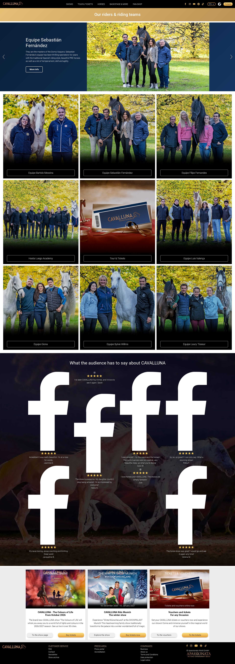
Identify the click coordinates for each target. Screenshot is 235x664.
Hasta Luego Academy (41, 258)
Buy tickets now (133, 635)
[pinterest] (198, 4)
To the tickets (195, 635)
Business (144, 649)
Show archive (53, 657)
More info (34, 67)
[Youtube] (194, 4)
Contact (51, 652)
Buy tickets (71, 635)
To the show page (40, 635)
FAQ (50, 649)
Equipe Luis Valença (194, 258)
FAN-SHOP (137, 4)
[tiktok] (203, 4)
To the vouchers (164, 635)
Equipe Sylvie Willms (117, 344)
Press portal (99, 649)
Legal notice (145, 660)
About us (144, 652)
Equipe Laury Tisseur (194, 344)
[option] (117, 57)
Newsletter (52, 654)
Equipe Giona (41, 344)
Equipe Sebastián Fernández (117, 172)
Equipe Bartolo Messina (40, 172)
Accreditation (99, 652)
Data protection (147, 657)
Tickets (228, 4)
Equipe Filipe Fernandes (194, 172)
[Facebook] (185, 4)
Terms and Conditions (149, 654)
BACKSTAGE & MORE (119, 4)
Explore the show (102, 635)
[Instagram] (189, 4)
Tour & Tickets (85, 4)
